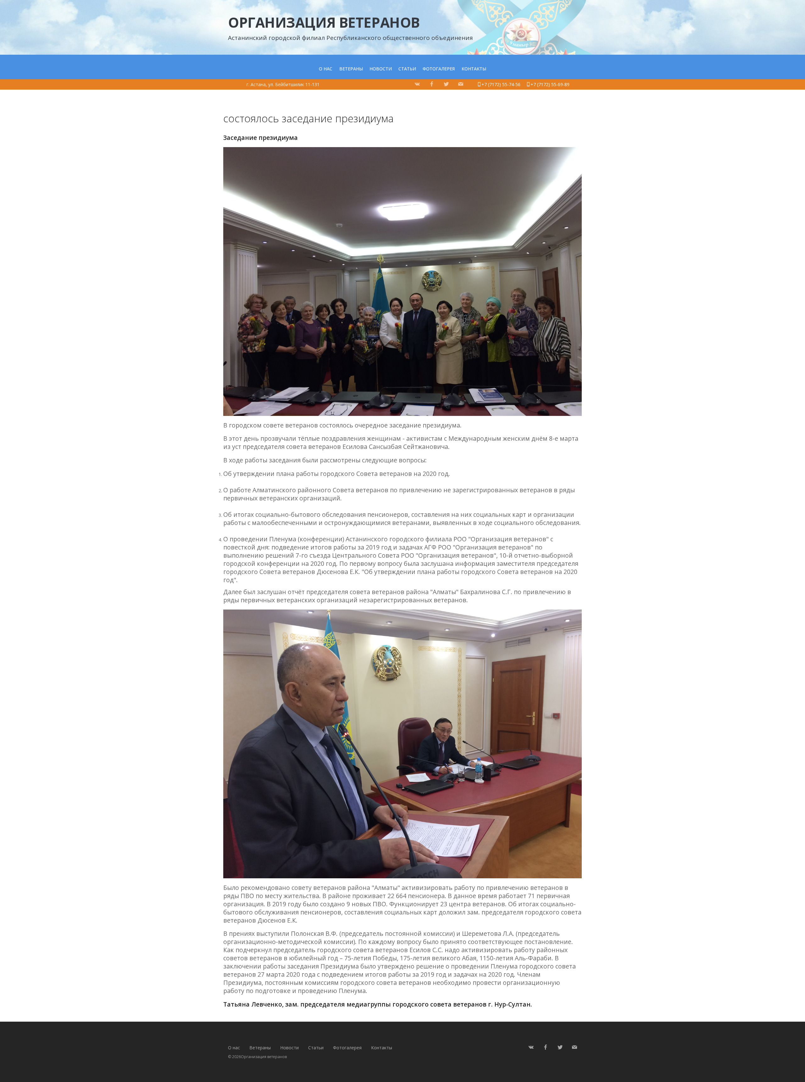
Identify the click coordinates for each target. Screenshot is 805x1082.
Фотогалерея (439, 69)
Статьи (407, 69)
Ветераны (351, 69)
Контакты (474, 69)
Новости (380, 69)
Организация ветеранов (324, 22)
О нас (325, 69)
